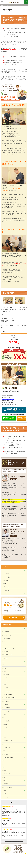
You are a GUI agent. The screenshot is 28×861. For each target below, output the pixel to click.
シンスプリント (6, 678)
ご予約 (4, 583)
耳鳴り (4, 777)
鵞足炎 (4, 664)
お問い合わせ (5, 587)
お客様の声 (5, 580)
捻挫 (3, 641)
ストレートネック (6, 730)
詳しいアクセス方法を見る (8, 399)
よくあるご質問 (6, 590)
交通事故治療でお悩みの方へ (9, 757)
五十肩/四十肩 (5, 701)
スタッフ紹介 (5, 573)
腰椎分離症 (5, 658)
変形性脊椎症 (5, 651)
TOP (2, 5)
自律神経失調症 (6, 721)
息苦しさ (4, 681)
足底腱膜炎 (5, 783)
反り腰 (4, 668)
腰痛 (3, 767)
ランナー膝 (5, 797)
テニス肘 (4, 727)
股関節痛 (4, 724)
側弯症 (4, 684)
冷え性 (4, 793)
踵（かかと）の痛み (7, 787)
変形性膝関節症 (6, 747)
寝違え (4, 661)
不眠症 (4, 780)
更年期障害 (5, 704)
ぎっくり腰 (5, 734)
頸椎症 (4, 671)
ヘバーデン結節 (6, 773)
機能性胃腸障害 (6, 707)
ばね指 (4, 737)
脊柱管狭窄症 (5, 674)
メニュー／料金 (6, 577)
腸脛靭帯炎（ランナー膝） (8, 648)
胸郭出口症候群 (6, 638)
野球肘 (4, 645)
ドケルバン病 (5, 711)
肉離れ (4, 628)
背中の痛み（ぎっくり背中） (9, 697)
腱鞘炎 (4, 750)
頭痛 (3, 760)
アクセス (4, 593)
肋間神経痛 (5, 754)
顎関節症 (4, 770)
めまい (4, 744)
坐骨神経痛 (5, 687)
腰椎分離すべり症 (6, 635)
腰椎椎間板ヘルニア (7, 740)
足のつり (4, 790)
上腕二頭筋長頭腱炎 (7, 694)
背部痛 (4, 714)
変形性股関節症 (6, 691)
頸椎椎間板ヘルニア (7, 654)
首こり (4, 717)
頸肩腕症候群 (5, 631)
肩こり (4, 764)
